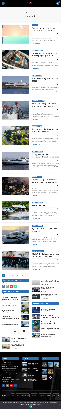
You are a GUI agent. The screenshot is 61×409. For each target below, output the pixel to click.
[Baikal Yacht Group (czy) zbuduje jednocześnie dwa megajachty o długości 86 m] (24, 364)
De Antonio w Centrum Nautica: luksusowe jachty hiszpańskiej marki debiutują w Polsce (10, 304)
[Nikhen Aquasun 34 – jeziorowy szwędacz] (25, 311)
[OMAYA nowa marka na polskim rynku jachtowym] (36, 296)
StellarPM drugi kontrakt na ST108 (45, 79)
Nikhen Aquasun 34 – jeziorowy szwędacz (8, 311)
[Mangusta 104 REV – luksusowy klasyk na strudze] (15, 161)
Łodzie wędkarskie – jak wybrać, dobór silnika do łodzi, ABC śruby (50, 280)
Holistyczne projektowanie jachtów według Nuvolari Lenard (44, 181)
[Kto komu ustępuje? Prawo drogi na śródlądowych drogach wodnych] (15, 110)
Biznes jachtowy (37, 75)
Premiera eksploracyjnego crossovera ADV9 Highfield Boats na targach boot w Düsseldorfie (49, 322)
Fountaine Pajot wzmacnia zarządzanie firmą (48, 288)
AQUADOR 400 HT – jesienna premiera (44, 230)
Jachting (34, 25)
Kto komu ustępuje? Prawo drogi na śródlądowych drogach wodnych (44, 105)
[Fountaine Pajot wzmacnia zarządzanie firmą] (36, 289)
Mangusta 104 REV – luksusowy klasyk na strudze (45, 155)
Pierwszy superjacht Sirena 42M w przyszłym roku (44, 54)
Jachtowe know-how (38, 101)
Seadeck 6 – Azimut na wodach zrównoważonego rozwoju (10, 323)
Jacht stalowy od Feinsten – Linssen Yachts (50, 329)
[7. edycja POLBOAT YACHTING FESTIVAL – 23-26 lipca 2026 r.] (6, 339)
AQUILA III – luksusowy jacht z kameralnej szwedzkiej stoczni (45, 255)
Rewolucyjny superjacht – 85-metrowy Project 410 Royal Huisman (44, 29)
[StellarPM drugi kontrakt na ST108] (15, 85)
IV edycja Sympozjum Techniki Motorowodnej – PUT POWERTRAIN (49, 310)
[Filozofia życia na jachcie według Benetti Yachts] (50, 371)
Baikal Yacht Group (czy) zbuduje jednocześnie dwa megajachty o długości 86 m (33, 364)
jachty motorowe (41, 395)
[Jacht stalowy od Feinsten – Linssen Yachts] (36, 329)
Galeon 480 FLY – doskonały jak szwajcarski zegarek (10, 317)
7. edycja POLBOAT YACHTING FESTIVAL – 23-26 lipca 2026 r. (19, 337)
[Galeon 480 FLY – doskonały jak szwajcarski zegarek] (25, 317)
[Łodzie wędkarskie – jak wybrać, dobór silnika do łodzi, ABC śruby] (36, 282)
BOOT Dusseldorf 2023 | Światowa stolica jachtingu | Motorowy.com (33, 380)
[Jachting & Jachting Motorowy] (30, 3)
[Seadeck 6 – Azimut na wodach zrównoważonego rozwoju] (25, 324)
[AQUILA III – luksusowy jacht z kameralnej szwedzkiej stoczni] (15, 260)
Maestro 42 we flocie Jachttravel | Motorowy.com (48, 335)
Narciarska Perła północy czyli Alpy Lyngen (33, 369)
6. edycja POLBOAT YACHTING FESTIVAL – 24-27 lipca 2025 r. (50, 316)
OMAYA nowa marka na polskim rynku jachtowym (49, 295)
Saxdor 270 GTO (39, 205)
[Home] (26, 12)
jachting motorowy (19, 395)
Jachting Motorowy (38, 251)
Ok (31, 406)
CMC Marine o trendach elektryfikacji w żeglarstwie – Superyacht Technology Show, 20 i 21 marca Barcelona (10, 298)
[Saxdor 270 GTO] (15, 210)
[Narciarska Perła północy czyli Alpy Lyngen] (24, 369)
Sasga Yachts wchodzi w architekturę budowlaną (17, 345)
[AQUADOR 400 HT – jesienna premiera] (15, 235)
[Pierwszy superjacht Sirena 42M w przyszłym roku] (15, 59)
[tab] (6, 331)
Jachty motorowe (37, 50)
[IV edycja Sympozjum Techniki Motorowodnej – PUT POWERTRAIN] (36, 310)
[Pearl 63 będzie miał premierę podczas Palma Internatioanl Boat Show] (56, 364)
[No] (59, 405)
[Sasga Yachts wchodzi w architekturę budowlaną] (6, 346)
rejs (9, 395)
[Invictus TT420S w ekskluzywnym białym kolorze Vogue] (50, 364)
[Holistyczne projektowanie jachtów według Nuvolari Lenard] (15, 186)
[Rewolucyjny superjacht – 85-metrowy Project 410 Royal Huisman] (15, 34)
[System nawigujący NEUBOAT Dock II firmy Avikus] (44, 364)
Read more (35, 43)
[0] (57, 3)
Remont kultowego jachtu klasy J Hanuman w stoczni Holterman (33, 374)
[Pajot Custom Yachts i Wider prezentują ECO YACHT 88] (56, 377)
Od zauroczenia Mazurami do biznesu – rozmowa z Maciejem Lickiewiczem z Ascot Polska (45, 130)
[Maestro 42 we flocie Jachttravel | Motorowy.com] (36, 335)
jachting (30, 395)
